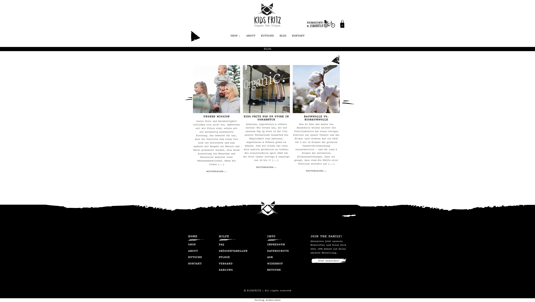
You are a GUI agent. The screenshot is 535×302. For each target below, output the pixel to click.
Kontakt (298, 36)
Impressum (276, 245)
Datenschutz (278, 251)
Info (271, 236)
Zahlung (226, 270)
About (250, 36)
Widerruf (275, 264)
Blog (282, 36)
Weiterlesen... (216, 171)
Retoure (274, 270)
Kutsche (267, 36)
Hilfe (224, 236)
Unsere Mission (216, 117)
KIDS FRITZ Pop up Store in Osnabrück (266, 118)
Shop (234, 36)
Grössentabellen (233, 251)
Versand (226, 264)
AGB (270, 257)
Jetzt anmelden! (329, 261)
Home (192, 236)
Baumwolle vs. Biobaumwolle (316, 118)
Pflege (224, 257)
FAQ (221, 245)
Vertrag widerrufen (267, 300)
